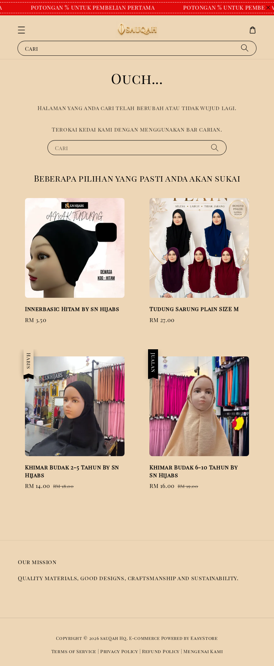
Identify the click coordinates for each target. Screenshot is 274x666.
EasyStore (204, 638)
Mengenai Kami (203, 651)
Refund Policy (160, 651)
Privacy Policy (119, 651)
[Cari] (244, 48)
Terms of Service (73, 651)
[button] (21, 30)
